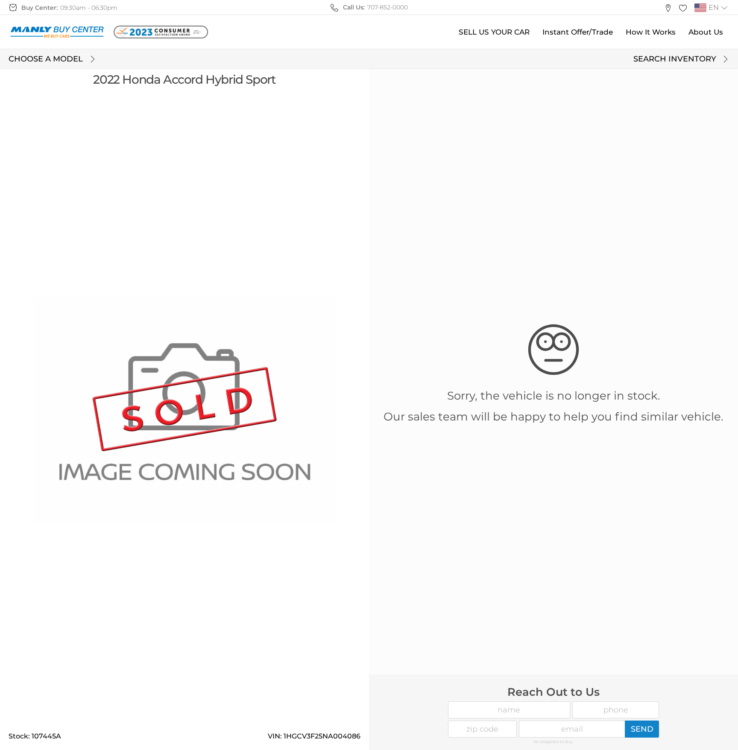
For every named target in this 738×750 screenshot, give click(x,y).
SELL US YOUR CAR (494, 32)
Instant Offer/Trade (577, 32)
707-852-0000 (387, 7)
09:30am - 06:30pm (88, 8)
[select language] (724, 7)
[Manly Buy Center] (57, 32)
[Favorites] (682, 7)
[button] (667, 7)
